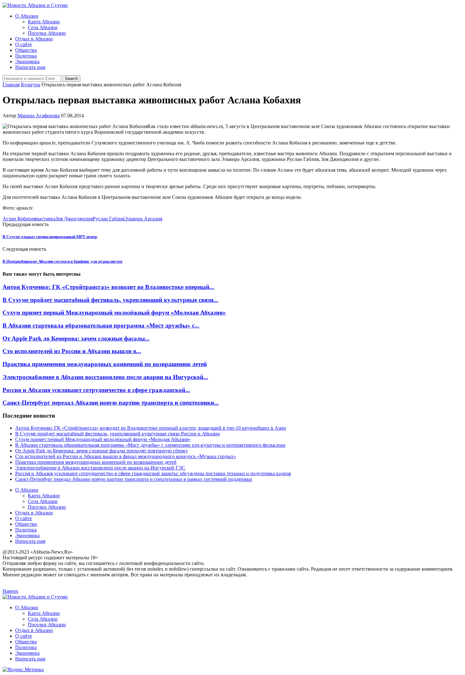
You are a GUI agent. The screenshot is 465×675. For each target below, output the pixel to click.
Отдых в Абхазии (34, 38)
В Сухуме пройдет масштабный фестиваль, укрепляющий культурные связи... (110, 300)
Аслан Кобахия (19, 218)
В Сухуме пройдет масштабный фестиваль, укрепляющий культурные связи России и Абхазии (117, 433)
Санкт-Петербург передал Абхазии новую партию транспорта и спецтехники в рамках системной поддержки (133, 479)
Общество (26, 50)
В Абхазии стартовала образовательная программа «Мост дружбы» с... (101, 325)
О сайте (23, 44)
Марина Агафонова (38, 115)
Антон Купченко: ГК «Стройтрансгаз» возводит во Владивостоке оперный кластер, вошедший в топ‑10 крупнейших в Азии (150, 428)
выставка (45, 218)
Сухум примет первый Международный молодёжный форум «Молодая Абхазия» (114, 312)
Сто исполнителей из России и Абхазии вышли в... (72, 351)
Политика (26, 55)
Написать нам (30, 67)
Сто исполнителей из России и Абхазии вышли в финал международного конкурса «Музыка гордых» (125, 456)
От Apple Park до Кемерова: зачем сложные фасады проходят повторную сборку (101, 450)
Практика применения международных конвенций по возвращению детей (105, 364)
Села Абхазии (43, 27)
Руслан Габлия (108, 218)
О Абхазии (26, 16)
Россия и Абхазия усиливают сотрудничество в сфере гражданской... (96, 390)
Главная (11, 84)
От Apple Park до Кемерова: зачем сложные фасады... (76, 338)
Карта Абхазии (44, 21)
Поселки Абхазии (47, 33)
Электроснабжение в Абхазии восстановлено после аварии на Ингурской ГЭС (100, 467)
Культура (30, 84)
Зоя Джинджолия (74, 218)
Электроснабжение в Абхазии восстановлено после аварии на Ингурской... (105, 377)
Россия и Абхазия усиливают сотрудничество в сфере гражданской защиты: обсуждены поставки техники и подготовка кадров (153, 473)
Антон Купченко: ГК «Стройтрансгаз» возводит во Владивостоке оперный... (108, 287)
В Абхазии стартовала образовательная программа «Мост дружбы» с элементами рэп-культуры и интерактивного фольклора (150, 445)
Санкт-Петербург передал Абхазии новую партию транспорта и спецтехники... (111, 402)
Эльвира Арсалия (143, 218)
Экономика (27, 61)
